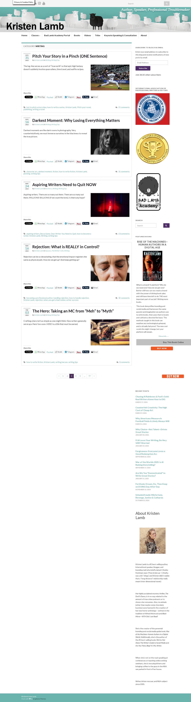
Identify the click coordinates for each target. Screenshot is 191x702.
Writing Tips (55, 60)
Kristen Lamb (39, 60)
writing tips (35, 174)
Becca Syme (45, 234)
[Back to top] (185, 696)
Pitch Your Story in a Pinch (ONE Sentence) (69, 56)
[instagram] (39, 3)
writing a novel (39, 109)
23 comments (124, 234)
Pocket (50, 97)
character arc (32, 171)
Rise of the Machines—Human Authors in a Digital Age (152, 244)
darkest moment (45, 171)
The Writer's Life (58, 251)
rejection (39, 300)
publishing (28, 109)
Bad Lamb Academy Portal (57, 35)
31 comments (124, 171)
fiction (55, 171)
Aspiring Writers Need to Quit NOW (64, 184)
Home (24, 35)
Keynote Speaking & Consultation (120, 35)
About (144, 35)
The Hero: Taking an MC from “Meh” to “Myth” (73, 311)
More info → (164, 336)
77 (89, 376)
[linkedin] (35, 3)
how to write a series (56, 107)
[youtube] (43, 3)
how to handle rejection (79, 298)
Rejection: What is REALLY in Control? (65, 246)
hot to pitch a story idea (36, 107)
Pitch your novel (84, 107)
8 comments (124, 362)
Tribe (97, 35)
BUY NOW (162, 348)
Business (48, 189)
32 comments (124, 298)
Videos (87, 35)
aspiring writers (33, 234)
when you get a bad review (54, 300)
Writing (48, 60)
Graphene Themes (39, 699)
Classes (35, 35)
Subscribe (143, 68)
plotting (27, 174)
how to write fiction (67, 171)
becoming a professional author (40, 298)
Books (77, 35)
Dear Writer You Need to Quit (63, 234)
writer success (72, 300)
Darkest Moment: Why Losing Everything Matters (76, 120)
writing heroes (61, 362)
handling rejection (61, 298)
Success (48, 251)
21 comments (124, 107)
